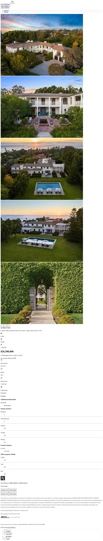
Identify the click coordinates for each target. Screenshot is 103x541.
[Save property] (5, 325)
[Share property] (8, 325)
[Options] (2, 325)
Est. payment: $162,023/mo (8, 358)
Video (8, 327)
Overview (6, 10)
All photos (3, 327)
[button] (51, 45)
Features (6, 12)
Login (2, 7)
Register (7, 7)
